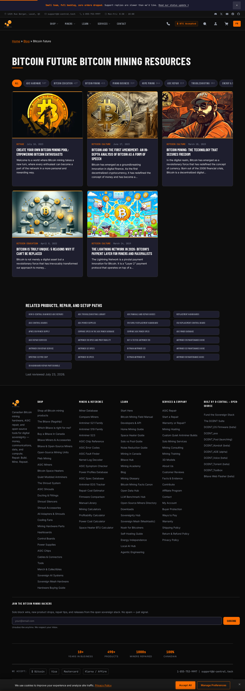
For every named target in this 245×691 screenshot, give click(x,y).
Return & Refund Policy (175, 533)
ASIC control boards (38, 323)
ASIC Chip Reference (91, 441)
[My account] (216, 24)
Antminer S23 (87, 435)
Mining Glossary (130, 478)
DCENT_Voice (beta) (216, 457)
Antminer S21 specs (86, 348)
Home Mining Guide (132, 429)
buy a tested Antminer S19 (138, 340)
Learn (85, 23)
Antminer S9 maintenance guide (190, 357)
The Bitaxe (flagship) (49, 421)
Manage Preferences (213, 685)
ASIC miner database (185, 331)
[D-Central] (8, 24)
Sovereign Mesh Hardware (53, 581)
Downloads (127, 509)
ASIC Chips (44, 550)
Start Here (127, 410)
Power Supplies (46, 544)
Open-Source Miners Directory (139, 502)
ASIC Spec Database (91, 478)
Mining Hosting (171, 429)
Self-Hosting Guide (132, 533)
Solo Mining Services (174, 441)
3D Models (168, 459)
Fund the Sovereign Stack (219, 414)
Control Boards (46, 538)
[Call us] (168, 24)
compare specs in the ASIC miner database (96, 331)
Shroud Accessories (49, 507)
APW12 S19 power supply (39, 331)
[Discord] (215, 14)
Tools (40, 563)
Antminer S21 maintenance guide (190, 348)
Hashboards (44, 532)
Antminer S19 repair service (41, 348)
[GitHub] (238, 14)
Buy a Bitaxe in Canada (51, 433)
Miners (69, 23)
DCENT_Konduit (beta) (217, 445)
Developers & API (131, 422)
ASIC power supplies (87, 323)
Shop (52, 23)
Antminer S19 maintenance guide (190, 340)
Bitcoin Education (66, 83)
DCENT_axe (211, 433)
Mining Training (171, 453)
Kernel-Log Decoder (91, 459)
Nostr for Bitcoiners (132, 527)
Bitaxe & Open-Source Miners (54, 446)
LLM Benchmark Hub (133, 496)
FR (236, 23)
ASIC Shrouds (45, 489)
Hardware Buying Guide (51, 587)
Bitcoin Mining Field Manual (137, 416)
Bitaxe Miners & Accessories (54, 439)
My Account (169, 502)
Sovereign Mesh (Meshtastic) (138, 521)
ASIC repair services (38, 340)
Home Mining (151, 83)
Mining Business (123, 83)
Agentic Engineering (132, 552)
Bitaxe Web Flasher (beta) (219, 476)
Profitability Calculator (92, 515)
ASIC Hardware (36, 83)
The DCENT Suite (214, 420)
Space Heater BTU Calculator (96, 527)
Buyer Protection (172, 509)
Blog (26, 41)
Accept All (185, 685)
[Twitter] (221, 14)
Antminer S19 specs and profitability (94, 340)
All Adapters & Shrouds (51, 513)
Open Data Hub (130, 490)
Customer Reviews (173, 472)
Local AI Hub (128, 546)
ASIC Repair (175, 83)
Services (103, 23)
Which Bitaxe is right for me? (54, 427)
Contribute (168, 484)
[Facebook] (233, 14)
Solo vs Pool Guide (131, 441)
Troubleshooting (203, 83)
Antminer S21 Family (91, 422)
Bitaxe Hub (127, 459)
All (17, 83)
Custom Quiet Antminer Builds (179, 435)
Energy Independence (134, 539)
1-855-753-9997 (187, 671)
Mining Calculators (90, 509)
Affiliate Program (172, 490)
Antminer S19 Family (91, 429)
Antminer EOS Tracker (92, 484)
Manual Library (88, 502)
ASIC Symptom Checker (93, 466)
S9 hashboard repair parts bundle (44, 365)
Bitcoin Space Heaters (50, 470)
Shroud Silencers (47, 501)
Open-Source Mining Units (53, 452)
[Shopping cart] (226, 24)
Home (16, 41)
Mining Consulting (172, 447)
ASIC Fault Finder (89, 453)
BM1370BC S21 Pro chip (38, 357)
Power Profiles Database (93, 472)
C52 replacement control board (190, 323)
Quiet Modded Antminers (52, 476)
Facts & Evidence (172, 478)
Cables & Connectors (49, 556)
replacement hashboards (187, 314)
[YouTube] (227, 14)
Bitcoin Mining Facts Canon (137, 484)
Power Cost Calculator (92, 521)
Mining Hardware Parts (50, 526)
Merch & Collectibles (49, 569)
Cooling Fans (45, 519)
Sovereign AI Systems (50, 575)
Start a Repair (170, 416)
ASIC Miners (44, 464)
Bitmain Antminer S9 (136, 357)
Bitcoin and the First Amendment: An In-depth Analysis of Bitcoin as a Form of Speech (120, 154)
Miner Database (88, 410)
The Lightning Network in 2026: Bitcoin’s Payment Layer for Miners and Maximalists (122, 251)
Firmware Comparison (92, 496)
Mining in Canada (131, 453)
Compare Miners (88, 416)
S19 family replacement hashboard (142, 323)
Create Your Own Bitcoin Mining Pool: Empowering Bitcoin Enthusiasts (43, 152)
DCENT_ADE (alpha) (215, 451)
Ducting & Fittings (47, 495)
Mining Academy (131, 466)
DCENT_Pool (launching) (218, 439)
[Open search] (205, 24)
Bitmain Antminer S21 (136, 348)
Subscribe (231, 620)
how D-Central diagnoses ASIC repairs (46, 314)
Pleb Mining (44, 458)
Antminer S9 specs (86, 357)
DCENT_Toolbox (213, 470)
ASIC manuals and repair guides (141, 314)
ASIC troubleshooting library (91, 314)
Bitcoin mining (95, 83)
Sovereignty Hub (130, 515)
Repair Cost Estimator (91, 490)
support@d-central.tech (217, 671)
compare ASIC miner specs (138, 331)
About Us (167, 466)
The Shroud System (49, 483)
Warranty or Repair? (174, 422)
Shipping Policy (171, 527)
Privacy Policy (170, 539)
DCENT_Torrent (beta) (217, 464)
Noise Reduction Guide (134, 447)
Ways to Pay (169, 515)
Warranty (167, 521)
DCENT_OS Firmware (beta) (220, 427)
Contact (121, 23)
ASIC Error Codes (89, 447)
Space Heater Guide (132, 435)
